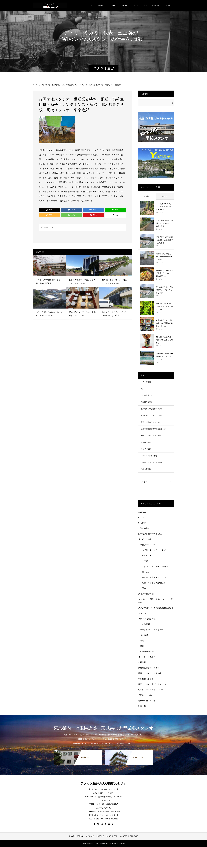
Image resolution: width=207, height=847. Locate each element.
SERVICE (113, 5)
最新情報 (147, 196)
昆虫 (142, 389)
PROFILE (125, 5)
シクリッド (147, 556)
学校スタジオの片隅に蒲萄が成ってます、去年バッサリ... (164, 306)
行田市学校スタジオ (148, 395)
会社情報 (142, 662)
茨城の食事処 (146, 469)
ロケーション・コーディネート (151, 630)
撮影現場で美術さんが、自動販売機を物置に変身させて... (164, 256)
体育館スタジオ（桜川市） (149, 668)
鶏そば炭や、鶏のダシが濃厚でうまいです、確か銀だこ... (164, 273)
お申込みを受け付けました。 (150, 534)
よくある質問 (144, 624)
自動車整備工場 (146, 402)
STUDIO (101, 5)
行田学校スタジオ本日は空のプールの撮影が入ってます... (164, 240)
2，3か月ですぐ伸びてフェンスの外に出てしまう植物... (164, 206)
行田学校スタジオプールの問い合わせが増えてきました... (164, 356)
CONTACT (168, 5)
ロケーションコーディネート (152, 462)
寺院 (142, 641)
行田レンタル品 (145, 695)
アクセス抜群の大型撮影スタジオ (103, 783)
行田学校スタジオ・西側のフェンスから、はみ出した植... (164, 223)
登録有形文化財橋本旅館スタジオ (153, 429)
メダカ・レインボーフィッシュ (155, 567)
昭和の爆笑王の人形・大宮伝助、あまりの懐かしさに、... (164, 340)
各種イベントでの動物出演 (153, 583)
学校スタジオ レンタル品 (149, 673)
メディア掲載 (146, 382)
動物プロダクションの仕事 (151, 436)
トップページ (144, 613)
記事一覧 (142, 706)
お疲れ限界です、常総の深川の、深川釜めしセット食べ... (164, 323)
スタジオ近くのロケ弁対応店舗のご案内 (155, 608)
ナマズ (146, 561)
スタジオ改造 (146, 449)
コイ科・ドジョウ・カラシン (154, 550)
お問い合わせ (144, 528)
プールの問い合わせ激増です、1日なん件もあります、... (164, 290)
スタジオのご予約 (146, 594)
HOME (90, 5)
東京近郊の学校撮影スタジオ (152, 409)
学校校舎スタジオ (146, 679)
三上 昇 (51, 227)
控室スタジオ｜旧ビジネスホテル (152, 684)
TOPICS (165, 196)
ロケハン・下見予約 (146, 657)
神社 (142, 646)
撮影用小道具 (146, 442)
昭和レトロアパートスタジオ (150, 690)
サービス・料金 (145, 539)
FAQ (145, 5)
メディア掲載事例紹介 (147, 619)
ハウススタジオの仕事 (149, 456)
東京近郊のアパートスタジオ (152, 415)
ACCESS (155, 5)
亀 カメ (146, 572)
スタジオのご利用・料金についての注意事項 (155, 600)
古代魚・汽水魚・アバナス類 (154, 577)
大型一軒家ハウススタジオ (151, 422)
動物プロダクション (148, 545)
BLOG (136, 5)
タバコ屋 (144, 635)
